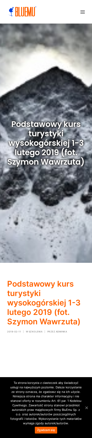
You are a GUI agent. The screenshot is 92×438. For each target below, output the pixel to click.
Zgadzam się (46, 430)
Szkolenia (36, 331)
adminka (61, 331)
